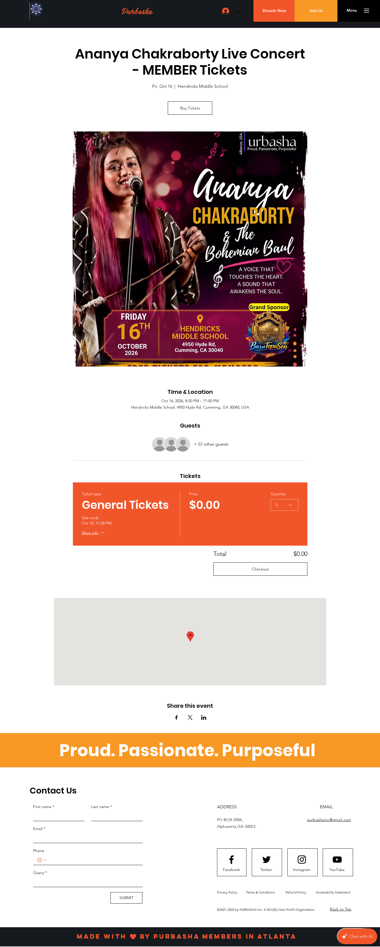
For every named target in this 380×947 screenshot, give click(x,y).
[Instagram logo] (301, 859)
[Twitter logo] (266, 859)
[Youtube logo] (337, 859)
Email (39, 828)
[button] (352, 10)
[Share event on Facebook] (176, 717)
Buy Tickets (190, 108)
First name (43, 806)
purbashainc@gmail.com (329, 819)
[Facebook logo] (231, 859)
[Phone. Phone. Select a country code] (42, 860)
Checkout (260, 569)
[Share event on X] (190, 717)
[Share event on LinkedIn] (203, 717)
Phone (38, 850)
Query (40, 872)
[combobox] (284, 505)
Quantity (278, 493)
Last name (101, 806)
